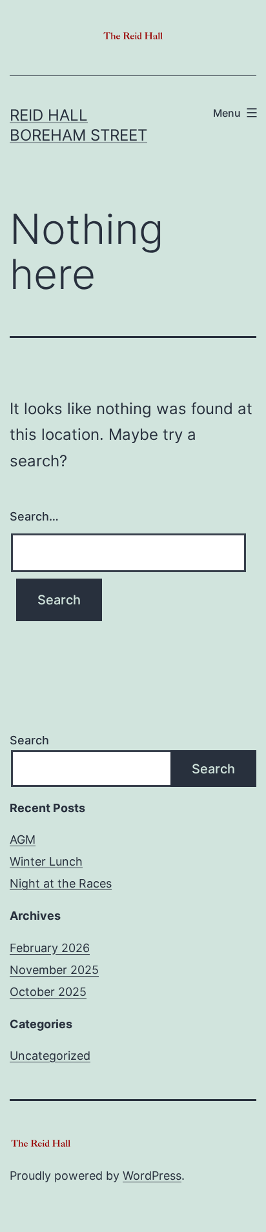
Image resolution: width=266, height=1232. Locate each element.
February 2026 (50, 948)
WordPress (152, 1175)
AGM (23, 839)
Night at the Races (61, 883)
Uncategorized (50, 1055)
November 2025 (54, 970)
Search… (34, 516)
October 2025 (48, 992)
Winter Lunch (46, 861)
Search (29, 740)
